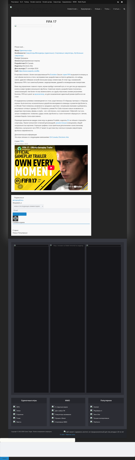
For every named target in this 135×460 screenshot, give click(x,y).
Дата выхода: (20, 68)
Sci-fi (21, 2)
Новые (97, 9)
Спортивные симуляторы (64, 53)
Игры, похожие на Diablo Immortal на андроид (67, 255)
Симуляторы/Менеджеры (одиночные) (40, 53)
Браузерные (85, 9)
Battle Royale (82, 2)
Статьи (116, 9)
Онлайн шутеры (47, 2)
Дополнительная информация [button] (26, 134)
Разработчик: (20, 63)
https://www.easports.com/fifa (29, 71)
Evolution (53, 74)
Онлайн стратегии (35, 2)
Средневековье (66, 2)
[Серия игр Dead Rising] (31, 319)
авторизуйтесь (18, 200)
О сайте (62, 434)
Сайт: (17, 71)
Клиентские (72, 9)
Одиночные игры (25, 50)
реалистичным (61, 123)
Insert (4, 458)
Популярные (15, 2)
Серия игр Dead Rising (31, 254)
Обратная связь (70, 434)
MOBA (75, 2)
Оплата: (18, 61)
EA (68, 120)
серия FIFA (67, 74)
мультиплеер (39, 94)
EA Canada (54, 137)
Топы (107, 9)
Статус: (18, 58)
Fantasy (26, 2)
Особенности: (20, 53)
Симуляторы (57, 2)
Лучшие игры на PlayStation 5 (104, 254)
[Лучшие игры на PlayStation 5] (103, 319)
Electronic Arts (64, 137)
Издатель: (19, 66)
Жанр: (17, 50)
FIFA (22, 141)
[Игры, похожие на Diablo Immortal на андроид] (67, 319)
